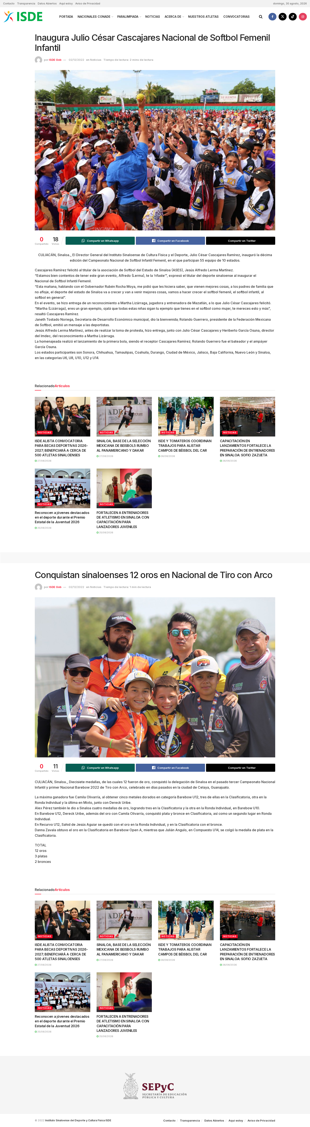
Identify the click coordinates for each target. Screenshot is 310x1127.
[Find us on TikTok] (293, 16)
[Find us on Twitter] (283, 16)
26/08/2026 (167, 456)
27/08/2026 (44, 460)
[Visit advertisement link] (155, 373)
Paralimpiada (127, 16)
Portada (66, 16)
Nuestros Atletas (203, 16)
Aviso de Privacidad (87, 3)
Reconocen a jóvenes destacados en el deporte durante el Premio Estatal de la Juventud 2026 (62, 517)
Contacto (9, 3)
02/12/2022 (76, 59)
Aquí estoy (66, 3)
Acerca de (173, 16)
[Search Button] (261, 16)
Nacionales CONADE (94, 16)
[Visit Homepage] (27, 17)
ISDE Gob (55, 59)
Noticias (152, 16)
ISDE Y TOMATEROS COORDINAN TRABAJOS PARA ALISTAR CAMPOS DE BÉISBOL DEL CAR (185, 446)
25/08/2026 (44, 527)
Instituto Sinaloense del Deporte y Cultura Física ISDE (78, 1120)
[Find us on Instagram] (303, 16)
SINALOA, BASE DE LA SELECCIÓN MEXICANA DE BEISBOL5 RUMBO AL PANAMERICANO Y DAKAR (124, 446)
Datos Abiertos (47, 3)
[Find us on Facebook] (272, 16)
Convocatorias (236, 16)
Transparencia (26, 3)
